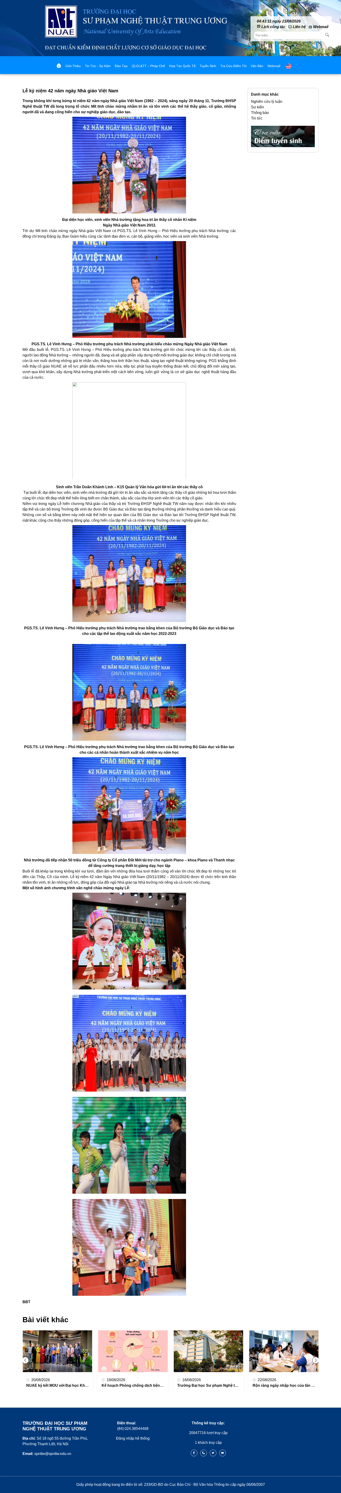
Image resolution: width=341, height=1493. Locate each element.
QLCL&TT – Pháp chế (148, 66)
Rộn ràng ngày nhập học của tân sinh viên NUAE (295, 1385)
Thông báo (260, 113)
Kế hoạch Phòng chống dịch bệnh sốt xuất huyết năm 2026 (154, 1385)
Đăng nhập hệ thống (133, 1438)
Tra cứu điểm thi (233, 66)
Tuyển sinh (208, 66)
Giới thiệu (73, 66)
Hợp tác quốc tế (182, 66)
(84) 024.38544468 (132, 1426)
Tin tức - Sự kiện (98, 66)
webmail (273, 66)
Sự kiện (257, 107)
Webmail (320, 27)
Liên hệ (299, 27)
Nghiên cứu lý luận (266, 101)
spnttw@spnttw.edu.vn (47, 1454)
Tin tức (256, 118)
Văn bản (257, 66)
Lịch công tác (273, 27)
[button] (315, 1360)
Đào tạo (121, 66)
